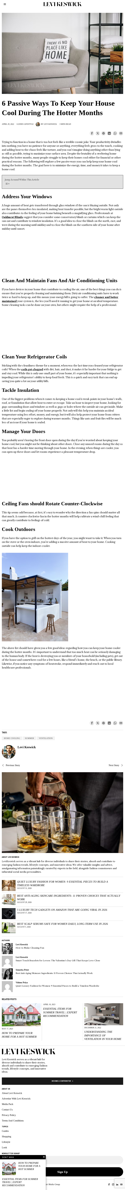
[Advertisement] (62, 256)
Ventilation (46, 738)
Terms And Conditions (13, 1120)
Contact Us (7, 1109)
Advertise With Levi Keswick (16, 1098)
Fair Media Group (52, 1184)
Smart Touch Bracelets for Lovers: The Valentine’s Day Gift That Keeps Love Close (58, 960)
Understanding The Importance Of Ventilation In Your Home (102, 1035)
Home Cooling (12, 738)
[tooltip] (92, 133)
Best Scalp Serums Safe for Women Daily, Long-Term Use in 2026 (62, 923)
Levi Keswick (50, 124)
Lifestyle (29, 124)
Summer (29, 738)
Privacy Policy (9, 1115)
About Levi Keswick (12, 1093)
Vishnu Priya (22, 982)
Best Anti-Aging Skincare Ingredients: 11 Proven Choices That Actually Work (68, 897)
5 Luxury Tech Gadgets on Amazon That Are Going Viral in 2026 (62, 909)
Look (4, 1147)
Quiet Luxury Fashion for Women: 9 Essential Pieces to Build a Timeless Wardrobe (62, 883)
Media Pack (7, 1104)
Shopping (6, 1136)
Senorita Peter (22, 970)
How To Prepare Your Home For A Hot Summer (19, 1034)
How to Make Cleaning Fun (30, 948)
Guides (20, 124)
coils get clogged (32, 369)
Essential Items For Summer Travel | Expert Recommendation (60, 1012)
